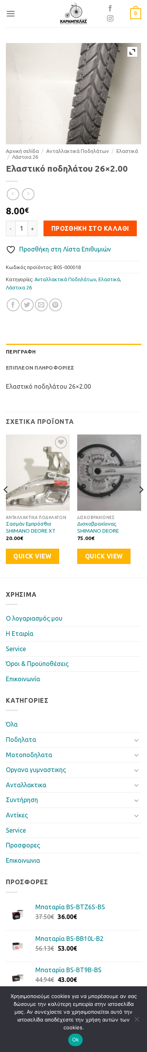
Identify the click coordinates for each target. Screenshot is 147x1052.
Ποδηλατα (21, 739)
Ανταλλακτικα (26, 784)
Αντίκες (17, 815)
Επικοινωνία (23, 678)
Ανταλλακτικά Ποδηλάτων (77, 151)
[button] (10, 13)
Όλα (12, 724)
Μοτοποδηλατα (29, 754)
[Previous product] (28, 194)
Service (16, 648)
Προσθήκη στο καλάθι (90, 228)
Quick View (32, 556)
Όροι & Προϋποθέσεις (37, 663)
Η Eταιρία (19, 633)
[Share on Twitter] (27, 304)
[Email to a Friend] (41, 304)
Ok (75, 1039)
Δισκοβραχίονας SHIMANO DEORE (98, 527)
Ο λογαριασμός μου (34, 618)
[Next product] (13, 194)
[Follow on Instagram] (110, 18)
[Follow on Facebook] (110, 8)
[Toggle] (136, 740)
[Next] (140, 505)
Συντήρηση (22, 799)
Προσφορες (23, 845)
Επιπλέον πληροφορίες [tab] (40, 367)
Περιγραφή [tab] (21, 351)
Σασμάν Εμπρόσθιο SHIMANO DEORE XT (31, 527)
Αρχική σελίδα (22, 151)
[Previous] (6, 505)
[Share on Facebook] (13, 304)
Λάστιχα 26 (25, 157)
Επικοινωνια (23, 860)
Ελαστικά (127, 151)
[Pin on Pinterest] (55, 304)
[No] (136, 1021)
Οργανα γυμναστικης (36, 769)
